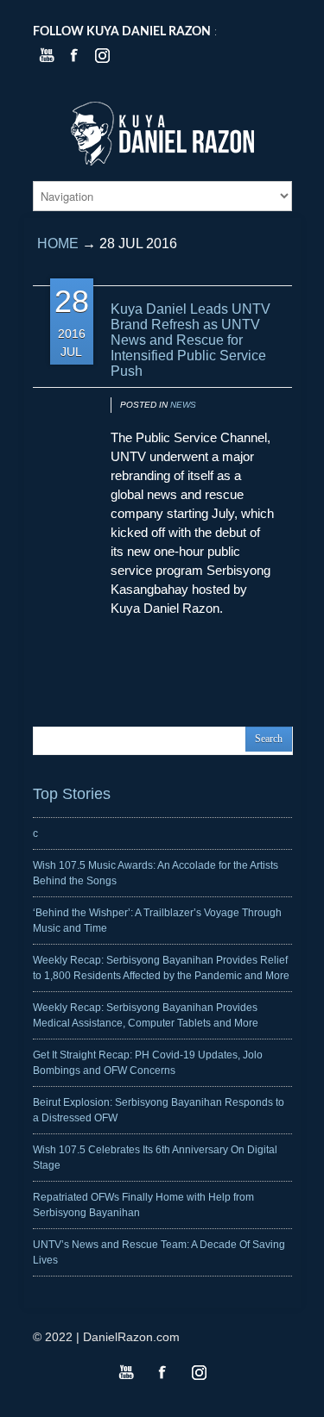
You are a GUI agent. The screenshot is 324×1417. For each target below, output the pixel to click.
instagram (102, 55)
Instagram (199, 1372)
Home (58, 243)
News (183, 404)
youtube (46, 55)
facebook (74, 55)
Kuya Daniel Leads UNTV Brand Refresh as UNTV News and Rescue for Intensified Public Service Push (190, 340)
